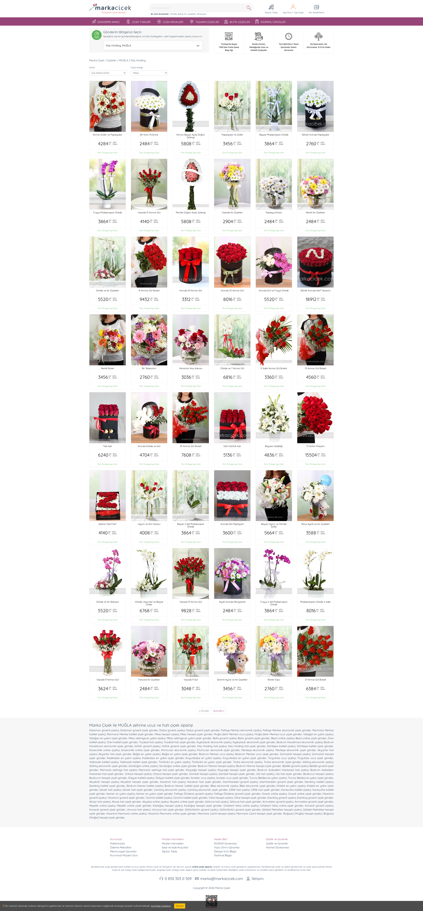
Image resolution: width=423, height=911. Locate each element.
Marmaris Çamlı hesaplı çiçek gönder (259, 813)
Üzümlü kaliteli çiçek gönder (190, 797)
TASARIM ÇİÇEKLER (207, 22)
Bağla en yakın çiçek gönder (180, 754)
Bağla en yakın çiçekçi (146, 754)
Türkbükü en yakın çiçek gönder (212, 762)
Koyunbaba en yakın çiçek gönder (244, 758)
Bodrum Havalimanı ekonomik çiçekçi (300, 742)
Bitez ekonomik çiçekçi (224, 785)
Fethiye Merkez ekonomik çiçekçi (241, 730)
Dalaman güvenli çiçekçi (104, 730)
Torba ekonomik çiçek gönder (282, 762)
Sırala (92, 67)
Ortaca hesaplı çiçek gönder (170, 773)
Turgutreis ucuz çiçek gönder (315, 758)
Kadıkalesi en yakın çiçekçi (124, 758)
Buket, (181, 14)
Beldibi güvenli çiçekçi (295, 766)
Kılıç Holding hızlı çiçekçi (212, 746)
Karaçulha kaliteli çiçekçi (296, 789)
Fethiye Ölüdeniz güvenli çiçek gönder (237, 793)
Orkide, (173, 14)
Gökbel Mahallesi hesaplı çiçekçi (282, 809)
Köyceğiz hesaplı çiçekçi (201, 770)
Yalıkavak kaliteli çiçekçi (103, 762)
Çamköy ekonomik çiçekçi (170, 789)
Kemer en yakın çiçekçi (120, 793)
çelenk (287, 866)
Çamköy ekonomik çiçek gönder (207, 789)
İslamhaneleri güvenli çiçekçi (240, 781)
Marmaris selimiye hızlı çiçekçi (118, 770)
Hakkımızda (117, 843)
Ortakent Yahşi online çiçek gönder (281, 805)
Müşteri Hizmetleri (173, 843)
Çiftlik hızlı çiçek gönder (265, 789)
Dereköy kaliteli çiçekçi (319, 781)
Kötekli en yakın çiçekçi (291, 785)
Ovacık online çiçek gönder (304, 793)
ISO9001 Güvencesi (225, 843)
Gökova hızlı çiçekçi (217, 801)
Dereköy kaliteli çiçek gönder (107, 785)
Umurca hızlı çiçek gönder (168, 809)
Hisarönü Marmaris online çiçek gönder (172, 813)
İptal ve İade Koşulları (175, 847)
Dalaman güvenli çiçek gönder (139, 730)
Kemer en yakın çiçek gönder (154, 793)
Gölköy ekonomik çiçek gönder (108, 766)
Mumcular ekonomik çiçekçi (178, 750)
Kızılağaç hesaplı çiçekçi (168, 805)
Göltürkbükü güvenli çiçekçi (201, 809)
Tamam (180, 905)
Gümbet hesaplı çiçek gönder (237, 773)
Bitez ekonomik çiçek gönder (257, 785)
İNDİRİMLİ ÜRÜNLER (273, 22)
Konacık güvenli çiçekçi (319, 805)
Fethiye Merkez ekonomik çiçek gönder (287, 730)
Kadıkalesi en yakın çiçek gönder (163, 758)
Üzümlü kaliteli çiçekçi (159, 797)
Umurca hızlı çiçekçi (139, 809)
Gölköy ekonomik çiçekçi (318, 762)
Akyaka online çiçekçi (155, 801)
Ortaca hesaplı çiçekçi (138, 773)
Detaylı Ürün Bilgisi (225, 851)
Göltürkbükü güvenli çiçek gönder (240, 809)
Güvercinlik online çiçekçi (104, 750)
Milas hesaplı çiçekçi (167, 734)
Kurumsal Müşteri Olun (124, 855)
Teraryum (201, 14)
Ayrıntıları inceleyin (161, 905)
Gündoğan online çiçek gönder (178, 766)
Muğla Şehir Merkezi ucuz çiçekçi (233, 734)
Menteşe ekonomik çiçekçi (257, 750)
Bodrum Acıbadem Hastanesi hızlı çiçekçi (283, 770)
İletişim (258, 878)
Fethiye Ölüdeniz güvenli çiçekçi (193, 793)
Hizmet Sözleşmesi (277, 847)
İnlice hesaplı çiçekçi (221, 797)
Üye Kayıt (299, 12)
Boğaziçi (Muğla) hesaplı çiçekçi (302, 813)
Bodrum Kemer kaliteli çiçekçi (145, 785)
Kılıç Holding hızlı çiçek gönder (247, 746)
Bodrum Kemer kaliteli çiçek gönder (187, 785)
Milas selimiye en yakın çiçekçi (147, 738)
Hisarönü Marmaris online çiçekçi (126, 813)
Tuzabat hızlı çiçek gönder (179, 742)
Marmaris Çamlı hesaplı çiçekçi (216, 813)
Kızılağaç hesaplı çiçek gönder (203, 805)
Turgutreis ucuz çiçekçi (282, 758)
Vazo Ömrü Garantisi (226, 847)
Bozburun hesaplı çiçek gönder (108, 777)
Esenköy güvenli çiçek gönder (315, 797)
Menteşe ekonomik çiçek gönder (295, 750)
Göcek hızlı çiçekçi (110, 789)
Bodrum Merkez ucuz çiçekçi (216, 754)
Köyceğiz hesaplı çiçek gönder (237, 770)
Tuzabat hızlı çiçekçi (151, 742)
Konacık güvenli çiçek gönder (107, 809)
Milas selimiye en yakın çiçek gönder (189, 738)
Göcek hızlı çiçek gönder (137, 789)
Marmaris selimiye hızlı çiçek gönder (161, 770)
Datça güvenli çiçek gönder (203, 730)
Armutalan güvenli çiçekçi (277, 801)
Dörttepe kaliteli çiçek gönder (315, 746)
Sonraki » (218, 710)
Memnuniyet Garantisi (123, 851)
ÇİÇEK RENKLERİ (173, 22)
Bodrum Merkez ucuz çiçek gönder (256, 754)
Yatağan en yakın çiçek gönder (108, 738)
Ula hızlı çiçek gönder (289, 773)
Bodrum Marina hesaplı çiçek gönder (258, 766)
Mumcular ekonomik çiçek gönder (218, 750)
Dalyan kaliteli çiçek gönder (173, 777)
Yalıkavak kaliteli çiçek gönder (138, 762)
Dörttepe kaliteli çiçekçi (281, 746)
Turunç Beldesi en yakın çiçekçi (268, 777)
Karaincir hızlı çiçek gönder (204, 781)
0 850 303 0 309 (178, 878)
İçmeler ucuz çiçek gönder (232, 777)
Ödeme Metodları (120, 847)
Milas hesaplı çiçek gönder (196, 734)
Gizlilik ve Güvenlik (277, 843)
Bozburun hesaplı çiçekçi (318, 773)
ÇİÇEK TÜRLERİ (141, 22)
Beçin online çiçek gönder (311, 738)
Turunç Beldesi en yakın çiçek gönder (310, 777)
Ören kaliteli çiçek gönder (122, 742)
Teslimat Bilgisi (223, 855)
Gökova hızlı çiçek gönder (245, 801)
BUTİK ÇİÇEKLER (240, 22)
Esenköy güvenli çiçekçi (282, 797)
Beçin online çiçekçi (282, 738)
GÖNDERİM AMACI (108, 22)
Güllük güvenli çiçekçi (147, 746)
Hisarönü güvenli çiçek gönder (126, 797)
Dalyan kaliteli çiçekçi (141, 777)
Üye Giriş (287, 12)
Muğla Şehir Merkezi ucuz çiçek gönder (278, 734)
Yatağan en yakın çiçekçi (318, 734)
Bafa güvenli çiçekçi (225, 738)
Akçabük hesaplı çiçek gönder (139, 781)
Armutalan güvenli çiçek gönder (314, 801)
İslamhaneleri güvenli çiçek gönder (281, 781)
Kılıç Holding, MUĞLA (118, 45)
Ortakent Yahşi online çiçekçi (241, 805)
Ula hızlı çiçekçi (265, 773)
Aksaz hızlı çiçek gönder (126, 801)
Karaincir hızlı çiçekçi (173, 781)
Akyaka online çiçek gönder (187, 801)
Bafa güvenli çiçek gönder (254, 738)
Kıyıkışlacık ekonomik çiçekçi (214, 742)
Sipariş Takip (169, 851)
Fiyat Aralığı (137, 67)
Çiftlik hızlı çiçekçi (239, 789)
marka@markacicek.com (221, 878)
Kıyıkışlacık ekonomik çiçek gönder (254, 742)
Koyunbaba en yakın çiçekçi (203, 758)
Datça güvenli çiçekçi (172, 730)
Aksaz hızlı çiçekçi (100, 801)
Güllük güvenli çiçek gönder (179, 746)
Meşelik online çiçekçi (102, 805)
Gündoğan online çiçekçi (143, 766)
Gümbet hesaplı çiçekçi (203, 773)
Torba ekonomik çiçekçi (247, 762)
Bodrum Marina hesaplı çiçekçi (216, 766)
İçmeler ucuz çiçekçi (203, 777)
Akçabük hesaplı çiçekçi (104, 781)
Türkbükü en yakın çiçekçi (175, 762)
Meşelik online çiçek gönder (134, 805)
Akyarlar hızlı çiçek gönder (114, 754)
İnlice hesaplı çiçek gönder (250, 797)
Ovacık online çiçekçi (274, 793)
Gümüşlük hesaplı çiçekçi (295, 754)
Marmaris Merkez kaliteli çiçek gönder (130, 734)
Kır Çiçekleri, (190, 14)
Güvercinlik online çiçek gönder (140, 750)
